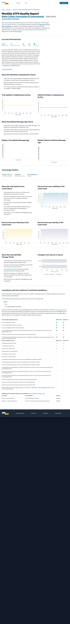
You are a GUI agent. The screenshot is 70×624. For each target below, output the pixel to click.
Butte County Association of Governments (23, 16)
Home (3, 9)
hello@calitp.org (16, 64)
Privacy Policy (58, 413)
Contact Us (63, 3)
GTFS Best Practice (11, 269)
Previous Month (6, 19)
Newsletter (45, 413)
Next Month (15, 19)
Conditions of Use (20, 413)
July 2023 (14, 9)
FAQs (26, 3)
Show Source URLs (7, 69)
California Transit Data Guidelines (10, 295)
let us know (59, 309)
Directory (18, 3)
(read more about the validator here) (36, 393)
